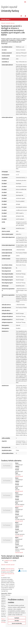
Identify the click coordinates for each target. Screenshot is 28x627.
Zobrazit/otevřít (19, 476)
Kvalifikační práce (8, 560)
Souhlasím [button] (16, 618)
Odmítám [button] (17, 620)
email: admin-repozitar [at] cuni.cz (7, 574)
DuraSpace (4, 622)
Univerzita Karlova (9, 568)
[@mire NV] (22, 570)
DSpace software (5, 619)
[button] (21, 16)
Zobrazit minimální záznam (8, 23)
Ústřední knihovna (5, 570)
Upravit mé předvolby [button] (17, 623)
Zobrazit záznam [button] (5, 19)
